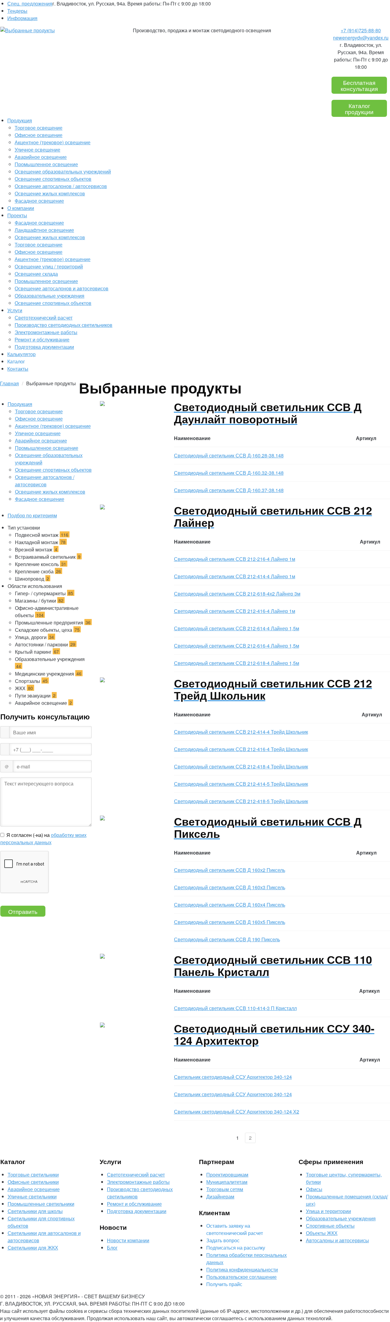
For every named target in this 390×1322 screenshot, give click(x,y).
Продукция (19, 120)
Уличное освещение (37, 149)
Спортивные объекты (330, 1225)
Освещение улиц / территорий (49, 266)
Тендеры (17, 10)
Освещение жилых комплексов (50, 193)
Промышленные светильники (41, 1203)
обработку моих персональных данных (43, 838)
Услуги (14, 310)
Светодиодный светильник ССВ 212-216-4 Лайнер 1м (234, 558)
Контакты (17, 368)
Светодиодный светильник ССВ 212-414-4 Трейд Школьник (241, 731)
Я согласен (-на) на (43, 838)
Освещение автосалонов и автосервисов (61, 288)
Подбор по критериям (32, 515)
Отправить (22, 911)
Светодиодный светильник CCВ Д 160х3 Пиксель (229, 887)
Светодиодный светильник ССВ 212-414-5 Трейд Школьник (241, 783)
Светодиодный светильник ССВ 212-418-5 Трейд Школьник (241, 801)
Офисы (314, 1189)
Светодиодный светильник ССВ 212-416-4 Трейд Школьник (241, 749)
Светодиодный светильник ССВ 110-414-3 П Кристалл (235, 1008)
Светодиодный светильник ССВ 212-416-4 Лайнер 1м (234, 610)
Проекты (17, 215)
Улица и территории (328, 1211)
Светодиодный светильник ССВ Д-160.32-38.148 (229, 472)
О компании (20, 208)
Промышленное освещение (46, 164)
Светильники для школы (35, 1211)
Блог (112, 1247)
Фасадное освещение (39, 200)
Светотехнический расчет (44, 317)
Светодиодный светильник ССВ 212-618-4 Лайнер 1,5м (236, 662)
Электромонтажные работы (46, 332)
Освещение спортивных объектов (53, 178)
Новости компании (128, 1240)
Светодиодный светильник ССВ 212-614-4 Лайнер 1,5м (236, 628)
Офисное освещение (38, 134)
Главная (9, 383)
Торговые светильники (33, 1174)
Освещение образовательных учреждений (63, 171)
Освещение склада (36, 273)
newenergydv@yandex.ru (360, 37)
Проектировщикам (227, 1174)
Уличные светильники (32, 1196)
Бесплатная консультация (359, 85)
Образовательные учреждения (49, 295)
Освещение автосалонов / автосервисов (61, 186)
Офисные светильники (33, 1181)
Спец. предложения (29, 3)
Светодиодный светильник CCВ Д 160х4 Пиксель (229, 904)
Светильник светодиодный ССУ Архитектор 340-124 (233, 1076)
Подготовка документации (44, 346)
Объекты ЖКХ (322, 1232)
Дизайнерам (220, 1196)
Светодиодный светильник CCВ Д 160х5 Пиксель (229, 921)
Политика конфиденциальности (242, 1269)
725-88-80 (361, 30)
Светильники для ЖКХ (33, 1247)
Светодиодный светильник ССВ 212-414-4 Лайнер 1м (234, 576)
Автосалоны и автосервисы (337, 1240)
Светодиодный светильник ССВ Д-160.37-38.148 (229, 490)
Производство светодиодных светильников (63, 324)
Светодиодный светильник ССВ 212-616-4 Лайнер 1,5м (236, 645)
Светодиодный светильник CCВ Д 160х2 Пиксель (229, 869)
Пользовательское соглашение (241, 1276)
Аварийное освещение (41, 156)
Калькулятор (21, 354)
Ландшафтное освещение (44, 229)
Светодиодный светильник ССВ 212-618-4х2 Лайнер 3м (237, 593)
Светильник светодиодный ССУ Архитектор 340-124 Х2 (236, 1111)
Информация (22, 18)
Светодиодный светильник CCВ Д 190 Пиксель (227, 939)
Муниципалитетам (226, 1181)
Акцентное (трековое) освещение (52, 142)
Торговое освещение (38, 127)
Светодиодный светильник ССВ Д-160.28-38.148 (229, 455)
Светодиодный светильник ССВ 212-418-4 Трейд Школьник (241, 766)
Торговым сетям (224, 1189)
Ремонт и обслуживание (42, 339)
